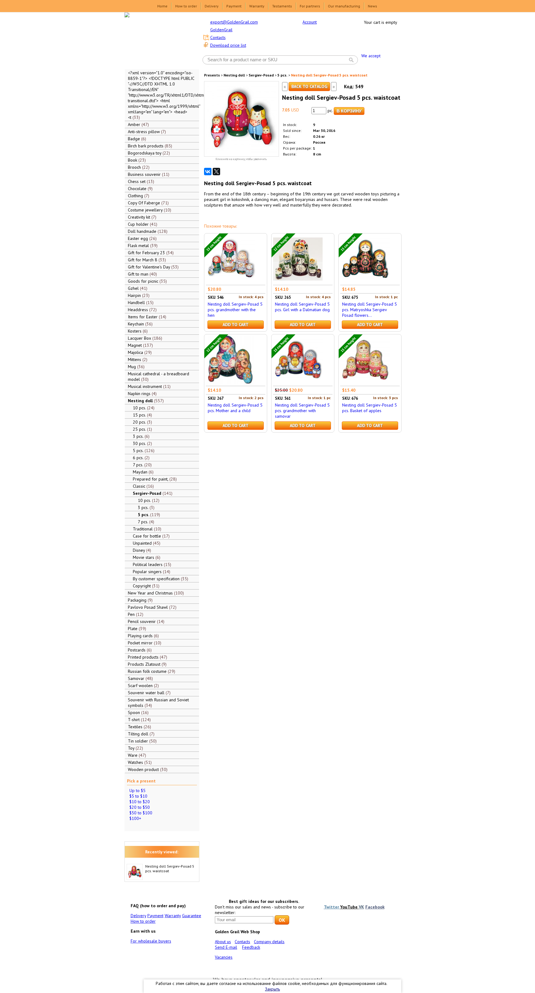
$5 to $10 (138, 796)
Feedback (251, 947)
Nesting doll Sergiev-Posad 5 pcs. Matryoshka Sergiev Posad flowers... (369, 309)
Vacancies (224, 957)
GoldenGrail (221, 30)
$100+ (135, 818)
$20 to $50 (139, 807)
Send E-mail (226, 947)
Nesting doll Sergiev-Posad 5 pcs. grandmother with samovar (302, 410)
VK (361, 907)
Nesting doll (234, 75)
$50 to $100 (140, 813)
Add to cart (236, 324)
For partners (310, 6)
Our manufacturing (344, 6)
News (372, 6)
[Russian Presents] (157, 40)
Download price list (228, 45)
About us (223, 941)
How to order (186, 6)
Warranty (256, 6)
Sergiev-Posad (261, 75)
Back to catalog (309, 86)
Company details (269, 941)
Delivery (212, 6)
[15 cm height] (230, 282)
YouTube (349, 907)
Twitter (332, 907)
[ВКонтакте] (207, 171)
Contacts (218, 37)
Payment (233, 6)
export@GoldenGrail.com (234, 22)
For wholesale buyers (151, 941)
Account (309, 22)
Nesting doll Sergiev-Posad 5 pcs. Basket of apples (369, 407)
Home (162, 6)
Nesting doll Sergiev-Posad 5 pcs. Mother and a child (235, 407)
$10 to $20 (139, 801)
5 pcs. (282, 75)
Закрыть (272, 989)
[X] (216, 171)
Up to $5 (137, 790)
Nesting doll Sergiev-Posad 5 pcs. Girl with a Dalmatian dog (302, 306)
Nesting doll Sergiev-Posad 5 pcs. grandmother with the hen (235, 309)
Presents (212, 75)
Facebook (375, 907)
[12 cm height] (298, 282)
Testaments (282, 6)
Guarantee (191, 915)
